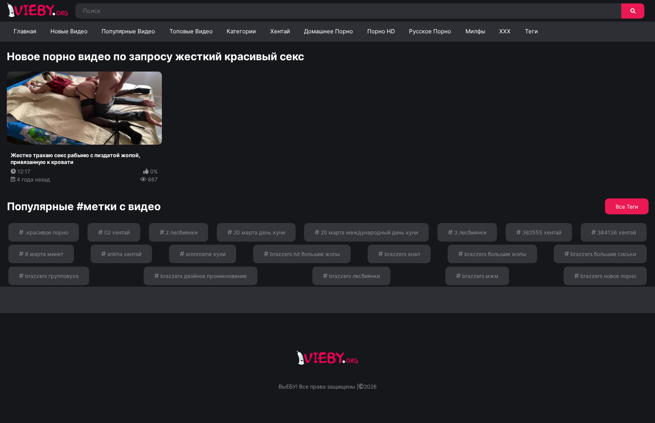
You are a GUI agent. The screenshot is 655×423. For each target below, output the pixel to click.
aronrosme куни (205, 254)
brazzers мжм (479, 276)
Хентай (280, 31)
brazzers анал (401, 254)
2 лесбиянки (180, 232)
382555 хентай (541, 232)
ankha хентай (123, 254)
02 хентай (116, 232)
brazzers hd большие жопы (304, 254)
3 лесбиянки (469, 232)
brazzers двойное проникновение (203, 276)
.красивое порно (46, 232)
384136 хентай (616, 232)
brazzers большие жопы (495, 254)
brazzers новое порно (607, 276)
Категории (241, 31)
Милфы (475, 31)
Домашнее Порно (328, 31)
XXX (505, 31)
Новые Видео (69, 31)
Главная (25, 31)
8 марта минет (43, 254)
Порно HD (381, 31)
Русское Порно (430, 31)
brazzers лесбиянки (354, 276)
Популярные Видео (128, 31)
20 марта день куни (258, 232)
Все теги (627, 206)
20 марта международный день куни (368, 232)
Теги (531, 31)
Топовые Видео (191, 31)
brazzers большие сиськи (602, 254)
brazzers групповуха (51, 276)
